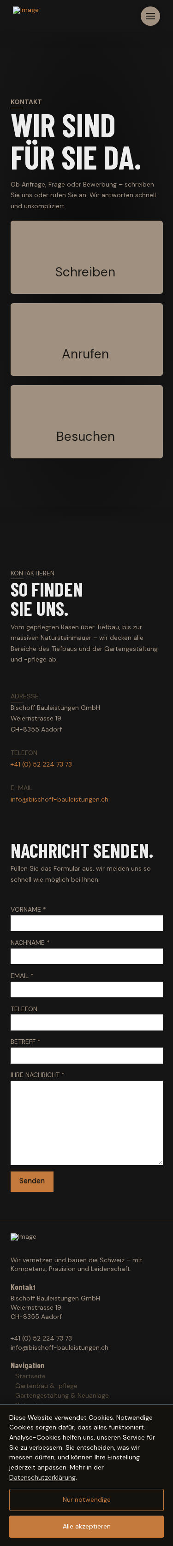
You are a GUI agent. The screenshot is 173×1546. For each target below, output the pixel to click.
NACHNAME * (30, 942)
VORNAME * (28, 909)
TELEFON (24, 1009)
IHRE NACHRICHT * (38, 1075)
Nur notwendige (87, 1499)
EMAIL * (22, 976)
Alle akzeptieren (87, 1526)
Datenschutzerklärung (42, 1477)
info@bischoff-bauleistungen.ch (59, 799)
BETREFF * (26, 1041)
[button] (150, 16)
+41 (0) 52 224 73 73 (41, 764)
